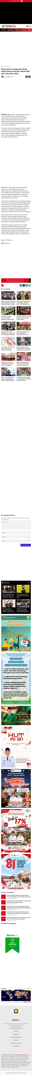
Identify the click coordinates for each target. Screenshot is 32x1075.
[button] (30, 26)
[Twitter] (23, 285)
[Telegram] (26, 285)
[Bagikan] (29, 76)
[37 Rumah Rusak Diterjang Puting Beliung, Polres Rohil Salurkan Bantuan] (24, 371)
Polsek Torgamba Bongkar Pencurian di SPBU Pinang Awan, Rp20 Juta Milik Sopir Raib (8, 610)
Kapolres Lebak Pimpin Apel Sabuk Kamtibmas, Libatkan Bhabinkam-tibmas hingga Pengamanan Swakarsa (8, 303)
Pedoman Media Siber (16, 1037)
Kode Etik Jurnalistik (16, 1043)
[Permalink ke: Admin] (3, 76)
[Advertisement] (16, 13)
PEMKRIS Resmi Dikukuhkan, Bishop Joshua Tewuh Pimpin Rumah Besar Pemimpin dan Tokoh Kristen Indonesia (18, 912)
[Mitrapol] (9, 26)
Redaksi (16, 1031)
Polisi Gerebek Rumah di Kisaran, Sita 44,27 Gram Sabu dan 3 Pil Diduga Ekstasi (23, 364)
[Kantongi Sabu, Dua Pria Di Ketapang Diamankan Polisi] (23, 589)
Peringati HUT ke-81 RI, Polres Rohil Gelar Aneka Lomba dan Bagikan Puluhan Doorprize (7, 364)
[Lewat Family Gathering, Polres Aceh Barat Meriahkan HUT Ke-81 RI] (24, 326)
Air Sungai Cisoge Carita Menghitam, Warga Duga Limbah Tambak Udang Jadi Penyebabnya (19, 907)
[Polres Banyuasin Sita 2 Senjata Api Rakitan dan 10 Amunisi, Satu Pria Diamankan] (8, 589)
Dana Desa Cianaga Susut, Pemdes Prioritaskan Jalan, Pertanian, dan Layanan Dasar (19, 918)
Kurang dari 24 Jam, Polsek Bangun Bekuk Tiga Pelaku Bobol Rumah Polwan (23, 610)
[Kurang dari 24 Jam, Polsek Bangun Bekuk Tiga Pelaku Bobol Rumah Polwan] (23, 603)
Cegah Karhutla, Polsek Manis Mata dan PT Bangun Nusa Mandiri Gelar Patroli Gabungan (24, 348)
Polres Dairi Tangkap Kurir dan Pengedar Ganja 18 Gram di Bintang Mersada (23, 303)
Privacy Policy (16, 1046)
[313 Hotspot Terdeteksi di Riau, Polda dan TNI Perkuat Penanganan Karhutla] (8, 341)
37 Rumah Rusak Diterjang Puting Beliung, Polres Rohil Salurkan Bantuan (24, 379)
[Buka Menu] (27, 26)
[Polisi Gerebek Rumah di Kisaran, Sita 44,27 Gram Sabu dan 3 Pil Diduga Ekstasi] (24, 356)
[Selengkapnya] (29, 582)
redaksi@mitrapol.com (17, 1028)
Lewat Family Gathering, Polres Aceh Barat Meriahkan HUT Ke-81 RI (23, 333)
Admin (6, 76)
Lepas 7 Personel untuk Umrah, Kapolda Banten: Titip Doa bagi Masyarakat (8, 379)
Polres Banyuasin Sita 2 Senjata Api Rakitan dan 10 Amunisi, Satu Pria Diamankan (8, 596)
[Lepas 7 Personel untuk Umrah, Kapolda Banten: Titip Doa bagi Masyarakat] (8, 371)
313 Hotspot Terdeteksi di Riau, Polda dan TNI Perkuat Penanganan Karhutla (7, 348)
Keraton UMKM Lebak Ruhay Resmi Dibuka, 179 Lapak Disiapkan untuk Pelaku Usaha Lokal (19, 896)
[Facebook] (21, 285)
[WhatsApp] (29, 285)
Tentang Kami (16, 1034)
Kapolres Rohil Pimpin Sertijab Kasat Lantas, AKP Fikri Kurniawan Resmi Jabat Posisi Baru (8, 333)
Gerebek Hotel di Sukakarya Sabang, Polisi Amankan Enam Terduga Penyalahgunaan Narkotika (24, 318)
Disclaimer (16, 1040)
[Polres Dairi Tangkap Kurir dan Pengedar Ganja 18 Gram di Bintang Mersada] (24, 295)
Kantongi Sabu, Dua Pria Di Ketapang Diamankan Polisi (23, 596)
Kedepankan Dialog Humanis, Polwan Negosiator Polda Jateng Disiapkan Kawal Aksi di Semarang (7, 318)
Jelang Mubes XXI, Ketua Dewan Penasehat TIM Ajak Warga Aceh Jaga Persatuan (19, 901)
